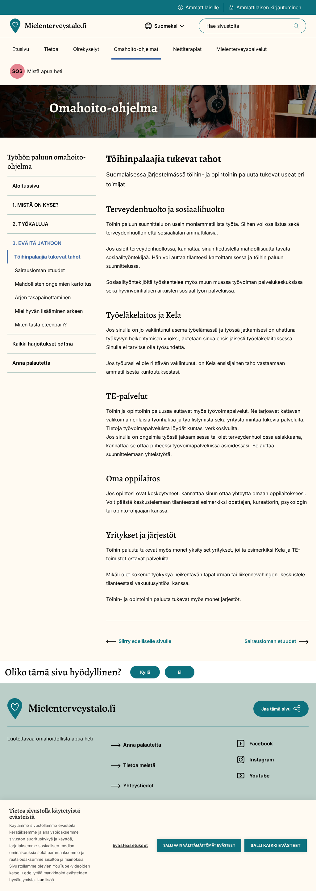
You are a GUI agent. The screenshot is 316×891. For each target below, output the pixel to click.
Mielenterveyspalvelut (241, 49)
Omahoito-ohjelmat (136, 49)
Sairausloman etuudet (40, 270)
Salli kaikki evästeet (276, 845)
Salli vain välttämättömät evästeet (199, 845)
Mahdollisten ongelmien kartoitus (53, 284)
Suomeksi (161, 29)
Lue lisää (45, 879)
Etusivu (20, 49)
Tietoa (51, 49)
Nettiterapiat (187, 49)
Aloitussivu (25, 186)
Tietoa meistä (139, 765)
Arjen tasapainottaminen (43, 297)
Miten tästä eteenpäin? (41, 324)
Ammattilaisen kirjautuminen (268, 7)
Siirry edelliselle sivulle (144, 641)
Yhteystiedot (138, 785)
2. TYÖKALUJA (30, 224)
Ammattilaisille (202, 7)
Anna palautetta (31, 363)
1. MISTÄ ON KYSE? (35, 205)
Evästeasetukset (130, 845)
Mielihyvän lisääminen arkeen (49, 311)
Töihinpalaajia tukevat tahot (47, 257)
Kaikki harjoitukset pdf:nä (42, 344)
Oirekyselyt (86, 49)
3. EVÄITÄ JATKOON (36, 243)
